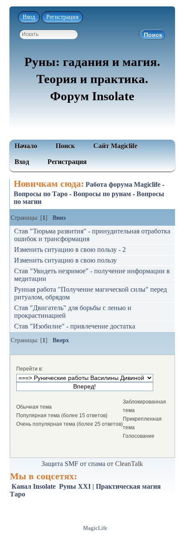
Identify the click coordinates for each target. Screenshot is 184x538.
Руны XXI (75, 486)
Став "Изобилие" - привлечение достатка (74, 326)
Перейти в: (29, 369)
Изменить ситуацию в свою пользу (65, 260)
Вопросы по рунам (102, 193)
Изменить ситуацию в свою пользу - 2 (70, 249)
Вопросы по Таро (41, 193)
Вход (29, 17)
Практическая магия (128, 486)
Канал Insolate (34, 486)
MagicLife (95, 528)
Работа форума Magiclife (123, 184)
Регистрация (62, 17)
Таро (17, 494)
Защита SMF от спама (73, 463)
